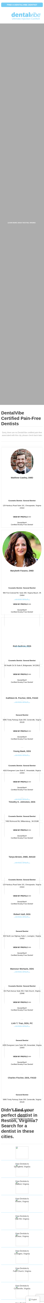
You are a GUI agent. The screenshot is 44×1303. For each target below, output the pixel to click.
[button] (22, 222)
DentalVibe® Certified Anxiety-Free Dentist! (22, 524)
